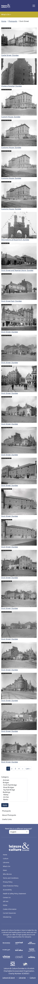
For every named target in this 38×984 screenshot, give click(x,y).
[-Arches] (14, 797)
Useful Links (7, 819)
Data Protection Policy (10, 886)
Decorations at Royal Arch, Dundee (15, 240)
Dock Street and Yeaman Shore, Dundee (17, 270)
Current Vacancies (9, 913)
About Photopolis (9, 815)
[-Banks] (14, 799)
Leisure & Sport (9, 978)
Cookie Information (9, 909)
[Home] (6, 6)
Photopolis (12, 21)
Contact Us (7, 897)
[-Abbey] (14, 794)
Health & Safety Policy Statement (14, 894)
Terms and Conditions (10, 878)
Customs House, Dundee (11, 147)
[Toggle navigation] (34, 6)
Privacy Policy (7, 882)
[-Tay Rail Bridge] (14, 790)
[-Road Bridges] (14, 787)
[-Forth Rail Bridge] (14, 785)
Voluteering (7, 917)
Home (3, 21)
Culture (5, 859)
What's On (6, 866)
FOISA (5, 905)
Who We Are (7, 874)
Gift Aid (5, 901)
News (5, 870)
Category (5, 777)
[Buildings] (14, 792)
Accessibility (7, 890)
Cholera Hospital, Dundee (11, 86)
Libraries (6, 862)
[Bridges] (14, 782)
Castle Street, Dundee (10, 55)
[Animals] (14, 780)
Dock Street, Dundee (9, 332)
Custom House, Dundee (10, 117)
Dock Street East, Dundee (11, 301)
